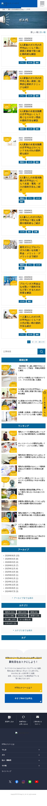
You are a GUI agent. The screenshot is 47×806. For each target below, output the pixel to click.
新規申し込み (9, 721)
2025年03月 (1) (11, 575)
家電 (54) (33, 612)
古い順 (43, 32)
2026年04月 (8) (11, 559)
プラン (22, 62)
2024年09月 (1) (11, 588)
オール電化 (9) (25, 619)
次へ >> (41, 342)
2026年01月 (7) (11, 565)
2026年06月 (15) (12, 556)
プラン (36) (9, 616)
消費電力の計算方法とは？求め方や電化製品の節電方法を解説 (31, 537)
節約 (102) (22, 612)
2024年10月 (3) (11, 585)
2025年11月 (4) (11, 569)
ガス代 (30, 62)
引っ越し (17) (10, 619)
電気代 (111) (9, 612)
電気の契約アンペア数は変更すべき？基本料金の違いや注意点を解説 (31, 514)
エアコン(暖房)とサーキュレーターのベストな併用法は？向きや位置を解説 (31, 480)
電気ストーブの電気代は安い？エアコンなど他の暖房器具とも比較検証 (31, 433)
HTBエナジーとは (8, 744)
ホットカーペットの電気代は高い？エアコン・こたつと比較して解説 (31, 444)
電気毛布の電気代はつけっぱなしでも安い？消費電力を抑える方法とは (31, 456)
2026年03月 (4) (11, 562)
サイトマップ (6, 771)
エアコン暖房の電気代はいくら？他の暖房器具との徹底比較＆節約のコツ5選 (31, 527)
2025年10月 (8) (11, 572)
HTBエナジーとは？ (23, 688)
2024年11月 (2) (11, 582)
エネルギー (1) (10, 623)
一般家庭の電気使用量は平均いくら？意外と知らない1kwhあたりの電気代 (31, 492)
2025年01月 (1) (11, 578)
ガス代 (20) (22, 616)
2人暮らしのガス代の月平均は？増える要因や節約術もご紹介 (31, 220)
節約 (37, 62)
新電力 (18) (35, 616)
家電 (35, 232)
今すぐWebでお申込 (23, 698)
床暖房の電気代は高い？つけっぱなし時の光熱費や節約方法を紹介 (31, 502)
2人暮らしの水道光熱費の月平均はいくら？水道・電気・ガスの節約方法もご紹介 (31, 183)
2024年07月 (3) (11, 591)
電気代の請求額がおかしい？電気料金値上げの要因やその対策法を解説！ (31, 469)
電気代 (22, 129)
